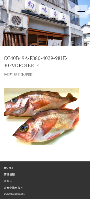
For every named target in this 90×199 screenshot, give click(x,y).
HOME (8, 167)
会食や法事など (13, 187)
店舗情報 (9, 174)
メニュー (9, 181)
